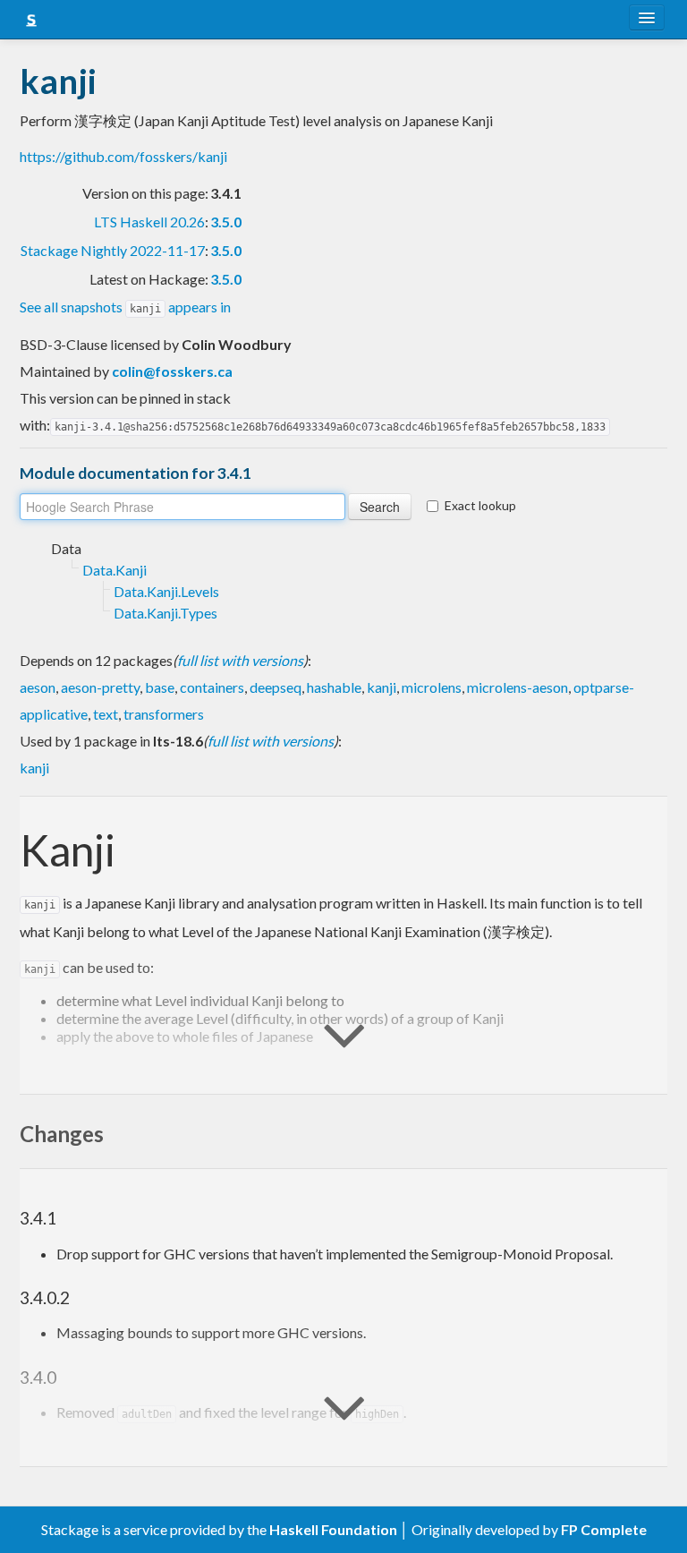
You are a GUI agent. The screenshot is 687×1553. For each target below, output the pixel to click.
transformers (163, 713)
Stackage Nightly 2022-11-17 (113, 250)
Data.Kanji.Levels (166, 591)
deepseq (275, 686)
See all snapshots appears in (125, 306)
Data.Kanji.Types (165, 612)
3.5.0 (226, 221)
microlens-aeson (517, 686)
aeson (37, 686)
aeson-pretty (100, 686)
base (159, 686)
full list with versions (240, 660)
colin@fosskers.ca (172, 371)
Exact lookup (480, 505)
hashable (334, 686)
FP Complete (604, 1529)
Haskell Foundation (333, 1529)
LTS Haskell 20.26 (149, 221)
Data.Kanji (114, 569)
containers (212, 686)
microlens (432, 686)
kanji (381, 686)
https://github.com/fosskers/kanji (123, 156)
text (105, 713)
